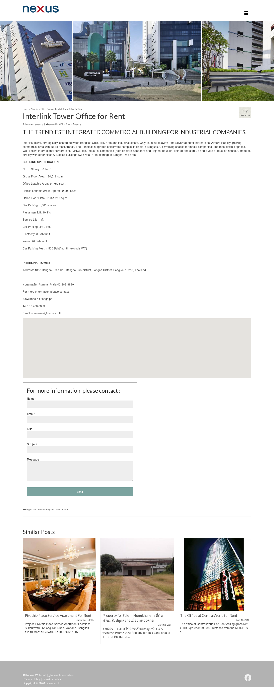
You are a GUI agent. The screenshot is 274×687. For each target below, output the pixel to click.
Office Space (65, 124)
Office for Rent (61, 509)
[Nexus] (59, 9)
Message (33, 459)
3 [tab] (120, 99)
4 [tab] (125, 99)
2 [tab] (115, 99)
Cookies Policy (52, 679)
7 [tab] (139, 99)
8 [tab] (144, 99)
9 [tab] (149, 99)
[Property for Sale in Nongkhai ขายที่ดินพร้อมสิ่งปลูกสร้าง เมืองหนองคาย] (59, 574)
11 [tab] (159, 99)
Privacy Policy (31, 679)
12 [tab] (163, 99)
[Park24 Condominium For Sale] (214, 574)
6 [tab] (135, 99)
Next (268, 61)
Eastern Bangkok (46, 509)
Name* (31, 399)
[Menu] (246, 13)
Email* (31, 414)
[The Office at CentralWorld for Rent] (137, 574)
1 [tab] (111, 99)
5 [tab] (130, 99)
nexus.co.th (53, 683)
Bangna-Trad (31, 509)
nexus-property (36, 124)
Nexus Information (62, 675)
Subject (32, 444)
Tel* (29, 429)
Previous (5, 61)
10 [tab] (154, 99)
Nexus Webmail (35, 675)
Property (77, 124)
